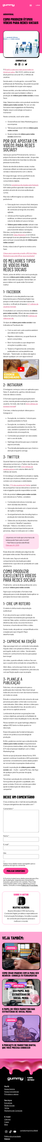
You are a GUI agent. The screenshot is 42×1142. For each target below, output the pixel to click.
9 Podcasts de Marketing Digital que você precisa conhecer (19, 1046)
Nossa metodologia (11, 1092)
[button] (31, 5)
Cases (6, 1122)
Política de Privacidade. (29, 885)
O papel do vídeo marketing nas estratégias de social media (18, 1010)
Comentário (8, 809)
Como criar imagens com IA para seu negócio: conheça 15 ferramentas (20, 974)
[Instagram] (6, 1131)
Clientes (7, 1119)
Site (4, 853)
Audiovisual (11, 948)
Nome (6, 836)
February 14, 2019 (12, 545)
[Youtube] (15, 1131)
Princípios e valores (11, 1094)
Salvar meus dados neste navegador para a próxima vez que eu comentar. (19, 864)
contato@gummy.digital (29, 1130)
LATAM (38, 5)
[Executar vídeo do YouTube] (21, 369)
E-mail (6, 844)
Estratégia (8, 1103)
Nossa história (9, 1089)
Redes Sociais (18, 986)
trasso (7, 1138)
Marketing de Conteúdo (13, 1111)
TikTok (6, 1108)
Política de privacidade (12, 1136)
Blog (6, 1124)
